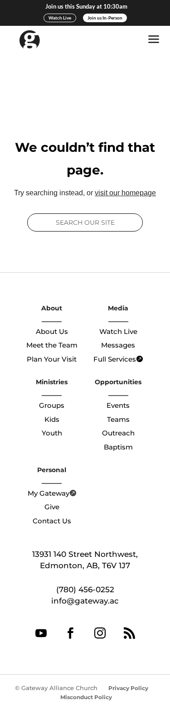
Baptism (118, 447)
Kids (51, 419)
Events (118, 405)
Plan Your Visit (52, 359)
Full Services (114, 359)
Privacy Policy (128, 688)
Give (51, 506)
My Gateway (48, 493)
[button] (155, 39)
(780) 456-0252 (85, 589)
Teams (118, 419)
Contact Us (52, 521)
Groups (51, 405)
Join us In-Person (104, 17)
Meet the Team (52, 345)
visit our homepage (125, 193)
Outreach (118, 433)
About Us (52, 331)
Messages (118, 345)
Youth (52, 433)
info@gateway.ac (85, 600)
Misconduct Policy (86, 697)
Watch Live (60, 17)
